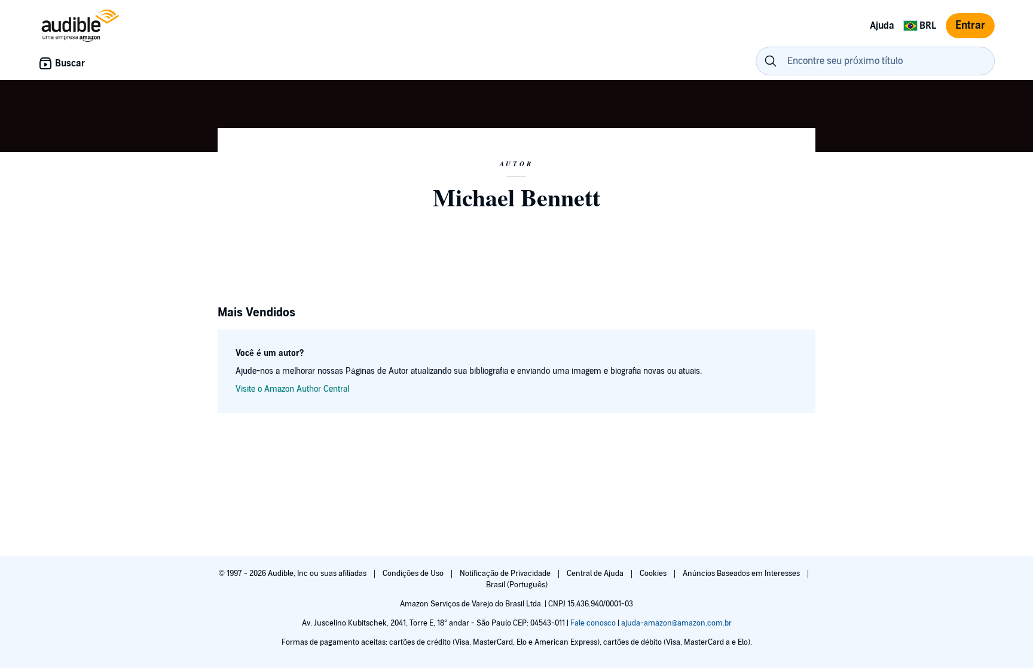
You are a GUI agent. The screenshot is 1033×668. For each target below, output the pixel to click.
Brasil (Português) (517, 585)
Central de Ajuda (596, 573)
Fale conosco (593, 623)
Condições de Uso (414, 573)
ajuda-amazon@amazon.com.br (676, 623)
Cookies (654, 573)
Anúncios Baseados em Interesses (742, 573)
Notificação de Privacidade (506, 573)
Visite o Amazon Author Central (292, 389)
